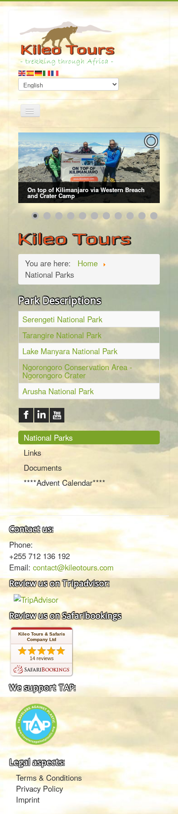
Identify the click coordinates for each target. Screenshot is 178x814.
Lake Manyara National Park (69, 351)
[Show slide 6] (94, 215)
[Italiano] (47, 71)
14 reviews (42, 658)
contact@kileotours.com (73, 567)
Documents (43, 467)
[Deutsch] (39, 71)
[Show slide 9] (130, 215)
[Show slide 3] (59, 215)
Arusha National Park (58, 391)
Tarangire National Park (61, 335)
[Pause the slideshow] (132, 168)
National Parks (48, 437)
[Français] (55, 71)
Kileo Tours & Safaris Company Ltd (41, 636)
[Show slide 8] (118, 215)
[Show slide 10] (142, 215)
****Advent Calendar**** (64, 482)
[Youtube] (57, 415)
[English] (22, 71)
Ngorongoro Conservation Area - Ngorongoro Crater (77, 371)
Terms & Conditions (49, 777)
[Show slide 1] (35, 215)
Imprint (28, 799)
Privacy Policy (39, 788)
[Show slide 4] (70, 215)
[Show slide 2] (47, 215)
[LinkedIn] (41, 415)
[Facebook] (26, 415)
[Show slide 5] (82, 215)
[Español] (30, 71)
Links (32, 452)
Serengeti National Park (62, 319)
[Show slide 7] (106, 215)
